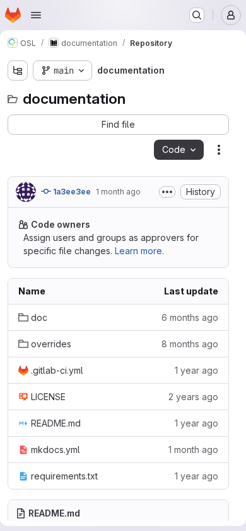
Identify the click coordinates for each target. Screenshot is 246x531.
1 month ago (118, 191)
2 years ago (193, 396)
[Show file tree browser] (18, 70)
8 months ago (189, 343)
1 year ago (196, 370)
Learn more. (139, 250)
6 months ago (189, 317)
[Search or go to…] (196, 15)
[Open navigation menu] (36, 15)
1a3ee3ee (71, 191)
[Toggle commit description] (167, 192)
